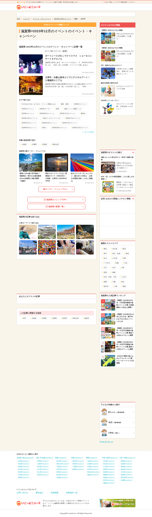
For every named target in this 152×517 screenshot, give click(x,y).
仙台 (105, 258)
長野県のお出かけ (43, 461)
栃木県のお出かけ (62, 475)
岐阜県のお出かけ (78, 464)
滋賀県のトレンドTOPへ (56, 200)
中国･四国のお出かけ (110, 458)
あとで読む (109, 2)
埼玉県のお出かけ (62, 469)
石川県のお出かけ (43, 469)
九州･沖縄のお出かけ (127, 458)
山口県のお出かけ (109, 466)
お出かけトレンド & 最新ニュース (56, 25)
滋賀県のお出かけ (93, 475)
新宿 (127, 253)
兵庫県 (54, 318)
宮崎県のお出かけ (126, 475)
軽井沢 (106, 286)
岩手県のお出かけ (23, 469)
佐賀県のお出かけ (126, 464)
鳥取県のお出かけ (109, 469)
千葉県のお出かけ (62, 466)
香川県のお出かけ (109, 480)
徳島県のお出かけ (109, 483)
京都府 (44, 318)
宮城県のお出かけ (23, 464)
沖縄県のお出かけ (126, 480)
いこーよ (22, 2)
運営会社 (39, 493)
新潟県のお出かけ (43, 466)
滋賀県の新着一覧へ (56, 206)
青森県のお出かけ (23, 466)
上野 (122, 267)
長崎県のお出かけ (126, 466)
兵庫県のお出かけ (93, 466)
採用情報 (54, 493)
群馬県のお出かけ (62, 472)
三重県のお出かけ (78, 466)
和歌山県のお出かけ (93, 472)
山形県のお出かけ (23, 475)
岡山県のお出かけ (109, 464)
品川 (114, 267)
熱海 (105, 272)
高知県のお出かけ (109, 477)
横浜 (105, 249)
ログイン (132, 2)
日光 (125, 263)
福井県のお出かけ (43, 475)
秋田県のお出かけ (23, 472)
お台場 (114, 258)
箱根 (105, 282)
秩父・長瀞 (116, 253)
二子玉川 (107, 263)
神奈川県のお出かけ (63, 464)
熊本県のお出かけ (126, 469)
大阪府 (34, 318)
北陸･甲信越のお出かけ (44, 458)
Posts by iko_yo (106, 442)
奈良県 (64, 318)
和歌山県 (76, 318)
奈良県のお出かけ (93, 469)
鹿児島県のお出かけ (127, 477)
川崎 (124, 258)
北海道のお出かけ (23, 461)
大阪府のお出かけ (93, 461)
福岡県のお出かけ (126, 461)
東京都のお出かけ (62, 461)
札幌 (117, 263)
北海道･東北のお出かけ (25, 458)
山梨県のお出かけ (43, 464)
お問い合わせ (22, 493)
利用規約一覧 (71, 493)
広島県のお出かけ (109, 461)
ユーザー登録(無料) (121, 2)
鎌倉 (114, 272)
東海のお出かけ (77, 458)
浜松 (122, 282)
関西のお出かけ (91, 458)
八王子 (124, 277)
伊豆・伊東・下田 (110, 277)
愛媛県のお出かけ (109, 475)
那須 (124, 249)
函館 (124, 286)
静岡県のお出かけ (78, 469)
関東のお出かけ (61, 458)
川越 (114, 282)
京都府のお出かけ (93, 464)
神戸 (24, 318)
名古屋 (114, 249)
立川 (105, 267)
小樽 (115, 286)
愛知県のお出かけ (78, 461)
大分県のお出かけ (126, 472)
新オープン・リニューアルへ (55, 189)
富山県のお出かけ (43, 472)
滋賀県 (86, 318)
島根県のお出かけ (109, 472)
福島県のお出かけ (23, 477)
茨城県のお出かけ (62, 477)
